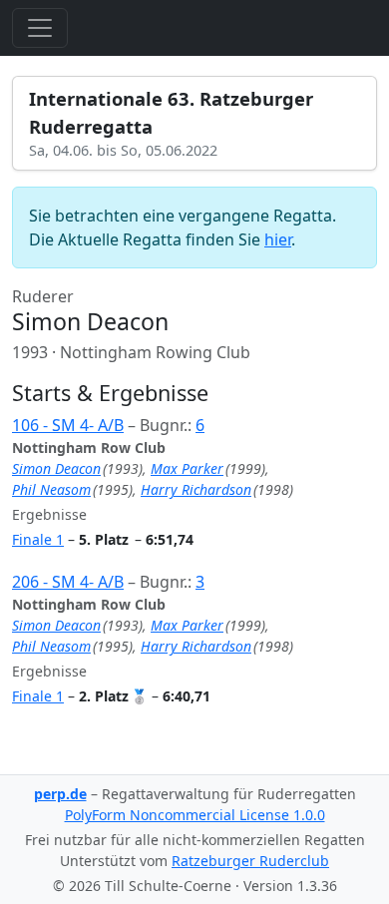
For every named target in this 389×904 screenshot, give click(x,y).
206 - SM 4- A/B (68, 582)
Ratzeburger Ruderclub (250, 860)
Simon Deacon (56, 468)
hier (277, 239)
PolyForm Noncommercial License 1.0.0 (195, 814)
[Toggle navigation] (40, 28)
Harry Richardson (196, 489)
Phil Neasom (51, 489)
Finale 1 (38, 539)
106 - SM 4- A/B (68, 425)
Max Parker (187, 468)
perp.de (60, 793)
